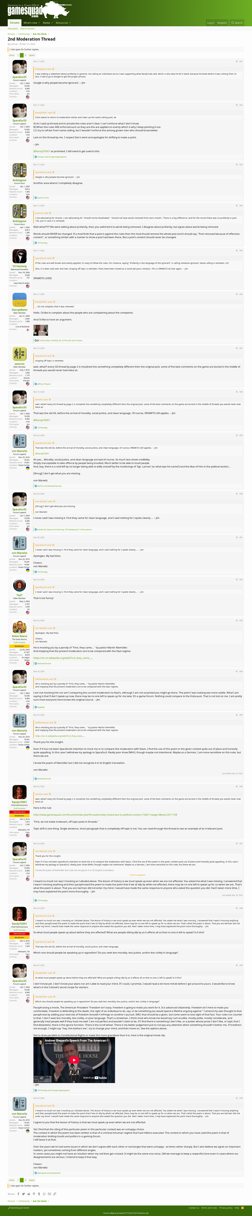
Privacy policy (225, 1207)
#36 (241, 786)
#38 (241, 908)
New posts (13, 28)
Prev (12, 55)
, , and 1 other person (64, 529)
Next (31, 55)
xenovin (19, 364)
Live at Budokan (23, 326)
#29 (241, 435)
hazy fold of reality (22, 283)
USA (28, 91)
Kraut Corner (24, 465)
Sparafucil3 (19, 77)
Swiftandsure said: (44, 679)
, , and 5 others (60, 340)
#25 (241, 250)
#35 (241, 715)
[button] (39, 22)
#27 (241, 348)
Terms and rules (209, 1207)
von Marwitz (19, 451)
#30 (241, 493)
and (52, 156)
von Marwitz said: (43, 501)
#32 (241, 579)
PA (28, 609)
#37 (241, 843)
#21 (241, 61)
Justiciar (14, 44)
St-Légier (26, 657)
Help (237, 1207)
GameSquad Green (19, 1207)
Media (46, 22)
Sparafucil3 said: (43, 172)
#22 (241, 105)
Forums (14, 22)
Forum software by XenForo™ (126, 1213)
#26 (241, 294)
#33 (241, 620)
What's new (30, 22)
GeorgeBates (19, 309)
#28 (241, 391)
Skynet (27, 378)
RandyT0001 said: (43, 112)
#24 (241, 205)
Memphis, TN (24, 829)
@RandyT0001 (41, 151)
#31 (241, 537)
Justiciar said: (41, 213)
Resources (62, 22)
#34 (241, 671)
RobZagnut (19, 180)
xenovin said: (41, 399)
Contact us (194, 1207)
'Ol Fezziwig (19, 266)
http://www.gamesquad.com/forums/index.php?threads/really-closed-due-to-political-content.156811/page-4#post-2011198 (105, 814)
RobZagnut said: (43, 69)
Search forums (27, 28)
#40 (241, 1098)
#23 (241, 164)
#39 (241, 965)
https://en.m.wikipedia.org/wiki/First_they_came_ (61, 658)
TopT (19, 595)
